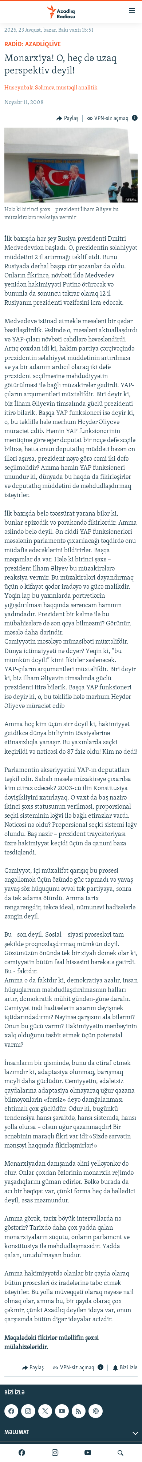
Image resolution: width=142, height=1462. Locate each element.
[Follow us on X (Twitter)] (45, 1411)
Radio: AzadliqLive (32, 44)
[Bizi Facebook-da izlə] (22, 1453)
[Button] (67, 118)
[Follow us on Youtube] (62, 1411)
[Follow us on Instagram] (28, 1411)
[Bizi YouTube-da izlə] (87, 1453)
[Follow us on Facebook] (11, 1411)
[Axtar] (120, 1453)
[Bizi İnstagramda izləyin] (55, 1453)
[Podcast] (95, 1411)
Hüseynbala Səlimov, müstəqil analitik (50, 88)
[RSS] (79, 1411)
